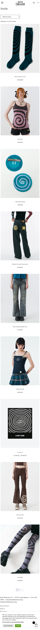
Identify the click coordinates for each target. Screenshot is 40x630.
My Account (3, 611)
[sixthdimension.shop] (20, 3)
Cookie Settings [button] (8, 625)
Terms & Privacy (4, 606)
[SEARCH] (34, 3)
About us (2, 608)
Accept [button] (18, 625)
